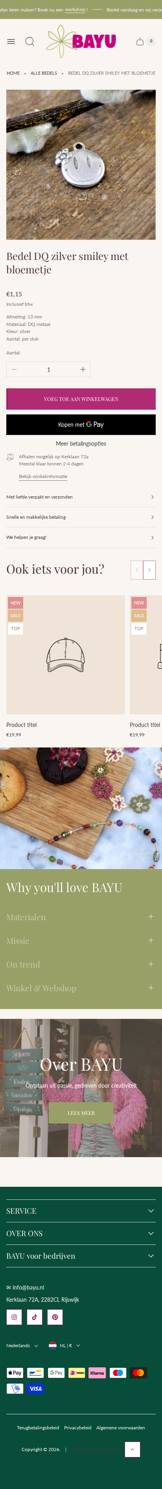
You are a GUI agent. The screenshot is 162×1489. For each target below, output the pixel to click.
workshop (68, 9)
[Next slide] (149, 570)
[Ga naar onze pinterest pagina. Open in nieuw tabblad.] (55, 1317)
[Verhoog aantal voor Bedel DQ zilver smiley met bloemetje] (82, 369)
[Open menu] (11, 41)
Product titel (21, 724)
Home (13, 73)
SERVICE (21, 1211)
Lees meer (81, 1112)
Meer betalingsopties (81, 443)
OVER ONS (24, 1233)
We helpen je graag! (26, 537)
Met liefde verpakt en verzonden (39, 497)
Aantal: (13, 353)
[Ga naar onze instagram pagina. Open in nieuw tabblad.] (14, 1317)
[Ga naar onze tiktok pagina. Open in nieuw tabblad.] (34, 1317)
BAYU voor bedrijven (40, 1256)
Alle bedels (44, 73)
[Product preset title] (65, 655)
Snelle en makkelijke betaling (36, 517)
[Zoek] (30, 41)
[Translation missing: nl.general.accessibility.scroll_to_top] (132, 1449)
